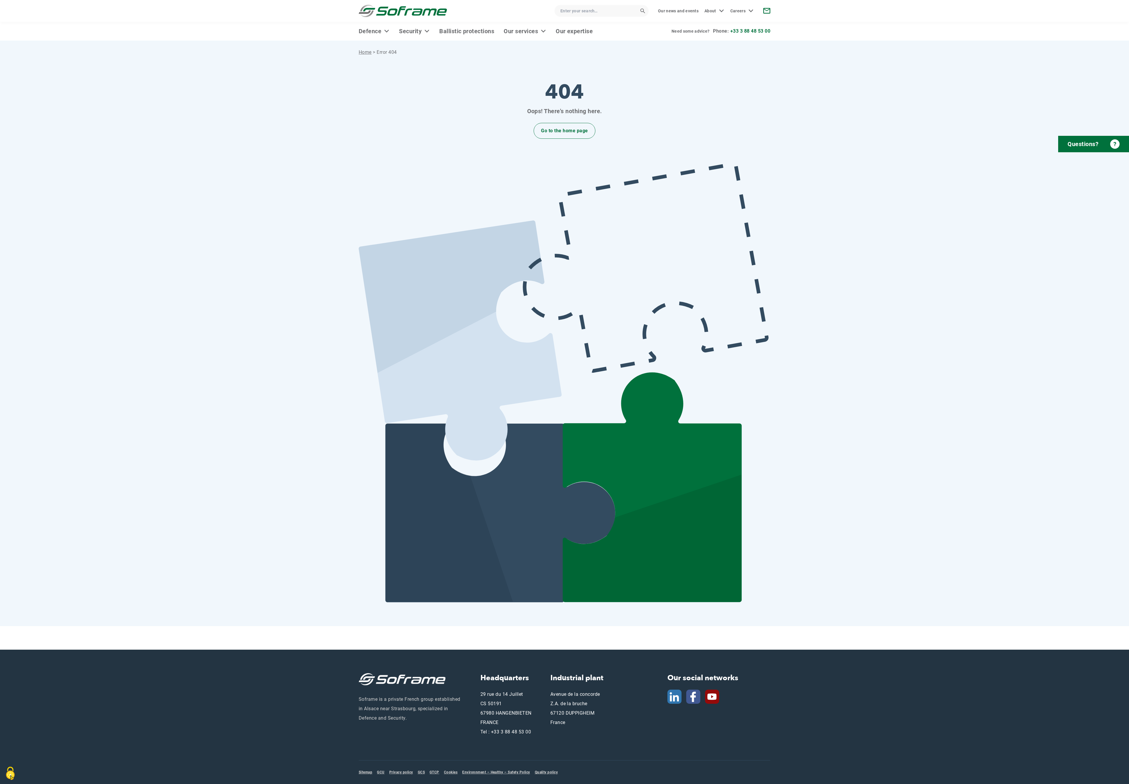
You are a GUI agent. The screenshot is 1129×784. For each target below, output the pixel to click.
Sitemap (365, 772)
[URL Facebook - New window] (693, 696)
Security (410, 31)
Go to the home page (564, 130)
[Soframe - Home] (403, 11)
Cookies (450, 772)
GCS (421, 772)
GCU (380, 772)
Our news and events (678, 11)
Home (365, 52)
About (710, 11)
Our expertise (574, 31)
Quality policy (546, 772)
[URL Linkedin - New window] (674, 696)
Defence (370, 31)
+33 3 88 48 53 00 (750, 31)
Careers (738, 11)
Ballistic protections (466, 31)
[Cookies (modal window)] (10, 773)
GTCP (434, 772)
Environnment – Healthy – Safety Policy (496, 772)
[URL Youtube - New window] (714, 696)
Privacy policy (401, 772)
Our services (521, 31)
